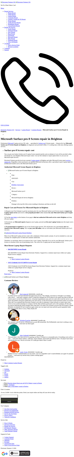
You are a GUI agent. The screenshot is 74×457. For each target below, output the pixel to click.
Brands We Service (9, 426)
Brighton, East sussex (18, 185)
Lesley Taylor (24, 352)
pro (5, 372)
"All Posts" (11, 385)
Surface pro (42, 143)
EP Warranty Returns (10, 428)
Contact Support (9, 437)
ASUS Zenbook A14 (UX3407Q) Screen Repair (22, 262)
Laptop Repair (26, 130)
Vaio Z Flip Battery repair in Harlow (18, 386)
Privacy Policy (8, 415)
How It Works (8, 423)
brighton (6, 369)
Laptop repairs (35, 160)
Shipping (6, 440)
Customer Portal (9, 439)
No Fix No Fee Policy (10, 414)
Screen (6, 375)
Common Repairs (36, 130)
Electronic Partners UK (7, 130)
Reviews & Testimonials (11, 410)
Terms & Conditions (10, 417)
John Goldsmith (24, 335)
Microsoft (11, 143)
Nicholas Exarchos (25, 320)
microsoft (7, 370)
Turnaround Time (9, 443)
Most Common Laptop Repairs (20, 259)
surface (6, 377)
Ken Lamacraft (24, 294)
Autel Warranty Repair (10, 431)
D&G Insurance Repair (11, 429)
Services (17, 130)
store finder (14, 217)
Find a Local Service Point (11, 445)
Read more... (8, 274)
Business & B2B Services (11, 412)
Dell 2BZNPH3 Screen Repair (17, 249)
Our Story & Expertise (10, 409)
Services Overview (9, 424)
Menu (2, 8)
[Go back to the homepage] (16, 2)
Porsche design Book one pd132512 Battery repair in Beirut (25, 383)
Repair (6, 374)
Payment (6, 442)
